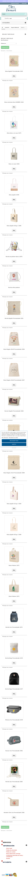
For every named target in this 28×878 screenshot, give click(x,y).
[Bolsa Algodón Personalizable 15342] (14, 61)
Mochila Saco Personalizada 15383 (14, 781)
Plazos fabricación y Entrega (13, 853)
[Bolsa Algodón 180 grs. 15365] (14, 215)
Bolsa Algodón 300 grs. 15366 (14, 534)
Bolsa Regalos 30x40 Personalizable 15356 (14, 349)
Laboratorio (7, 27)
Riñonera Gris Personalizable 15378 (14, 720)
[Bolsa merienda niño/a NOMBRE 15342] (14, 92)
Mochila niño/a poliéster (14, 287)
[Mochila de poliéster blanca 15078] (14, 246)
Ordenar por (3, 43)
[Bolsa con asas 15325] (14, 153)
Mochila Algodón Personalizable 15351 (14, 318)
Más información (5, 437)
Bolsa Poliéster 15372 (14, 565)
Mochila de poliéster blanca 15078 (14, 256)
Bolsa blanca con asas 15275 (14, 133)
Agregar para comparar (8, 80)
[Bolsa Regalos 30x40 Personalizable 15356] (14, 339)
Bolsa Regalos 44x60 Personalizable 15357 (14, 380)
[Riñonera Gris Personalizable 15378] (14, 709)
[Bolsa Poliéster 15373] (14, 586)
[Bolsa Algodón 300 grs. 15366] (14, 524)
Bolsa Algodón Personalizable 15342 (14, 71)
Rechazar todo (14, 440)
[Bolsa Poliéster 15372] (14, 555)
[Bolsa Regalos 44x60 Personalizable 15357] (14, 370)
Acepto (14, 444)
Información (8, 846)
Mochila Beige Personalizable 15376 (14, 658)
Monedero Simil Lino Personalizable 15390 (14, 812)
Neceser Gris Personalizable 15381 (14, 750)
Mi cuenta (7, 862)
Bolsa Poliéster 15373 (14, 596)
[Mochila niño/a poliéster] (14, 277)
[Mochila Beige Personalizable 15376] (14, 648)
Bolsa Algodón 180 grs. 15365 (14, 225)
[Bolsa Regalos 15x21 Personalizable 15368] (14, 462)
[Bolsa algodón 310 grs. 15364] (14, 493)
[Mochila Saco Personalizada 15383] (14, 771)
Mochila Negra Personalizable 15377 (14, 689)
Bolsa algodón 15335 (14, 194)
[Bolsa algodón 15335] (14, 184)
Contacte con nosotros (15, 3)
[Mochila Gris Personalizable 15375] (14, 617)
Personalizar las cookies (13, 437)
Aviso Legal (9, 848)
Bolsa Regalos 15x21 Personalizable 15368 (14, 472)
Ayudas (8, 858)
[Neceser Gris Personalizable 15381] (14, 740)
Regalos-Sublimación (15, 27)
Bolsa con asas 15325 (14, 164)
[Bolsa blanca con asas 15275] (14, 123)
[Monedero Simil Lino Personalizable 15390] (14, 802)
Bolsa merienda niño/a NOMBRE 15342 (14, 102)
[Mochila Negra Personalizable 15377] (14, 679)
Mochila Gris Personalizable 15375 (14, 627)
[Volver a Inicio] (2, 27)
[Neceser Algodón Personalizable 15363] (14, 401)
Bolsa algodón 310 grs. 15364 (14, 503)
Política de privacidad (11, 850)
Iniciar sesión (24, 3)
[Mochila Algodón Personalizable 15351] (14, 308)
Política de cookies (10, 851)
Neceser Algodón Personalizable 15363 (14, 411)
